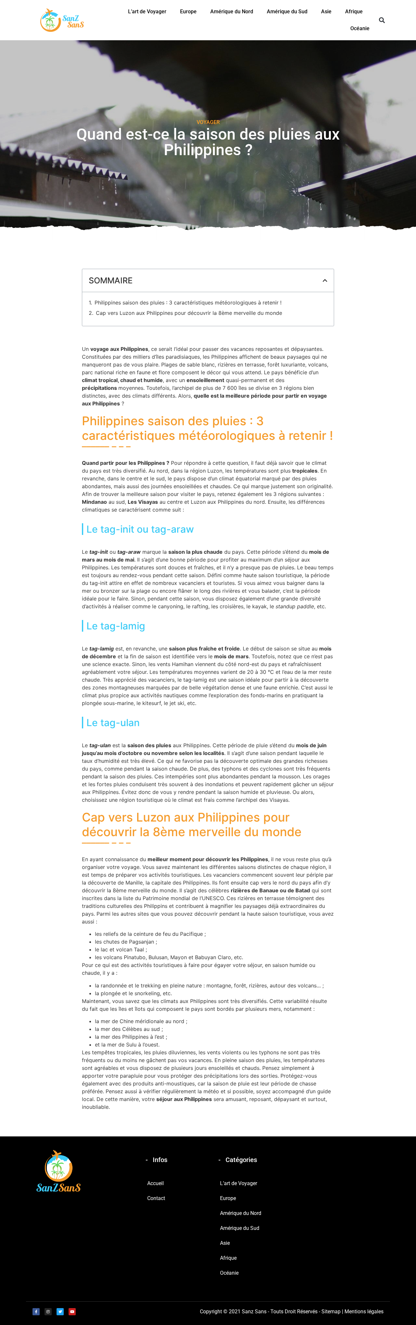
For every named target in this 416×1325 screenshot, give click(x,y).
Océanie (360, 28)
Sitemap (331, 1311)
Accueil (155, 1183)
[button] (381, 20)
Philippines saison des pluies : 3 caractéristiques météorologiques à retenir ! (188, 302)
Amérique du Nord (231, 11)
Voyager (208, 122)
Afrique (354, 11)
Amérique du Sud (287, 11)
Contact (156, 1198)
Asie (326, 11)
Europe (188, 11)
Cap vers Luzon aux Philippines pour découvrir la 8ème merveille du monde (189, 313)
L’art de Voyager (147, 11)
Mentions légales (364, 1311)
